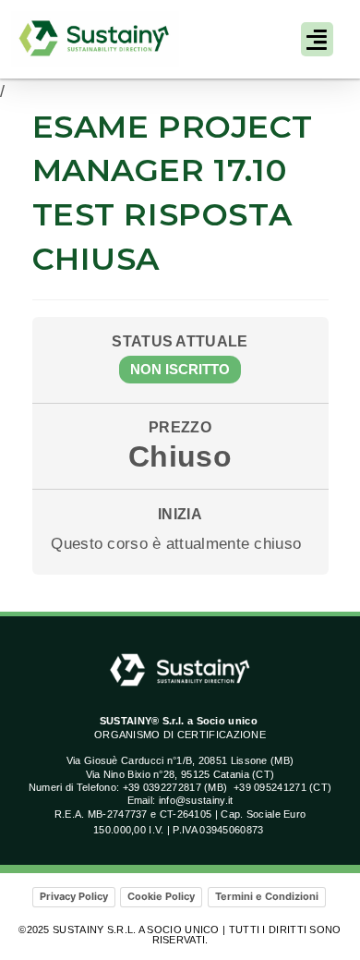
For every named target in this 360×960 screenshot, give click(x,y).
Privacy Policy (74, 896)
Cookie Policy (161, 896)
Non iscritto (180, 369)
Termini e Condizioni (266, 896)
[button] (317, 39)
